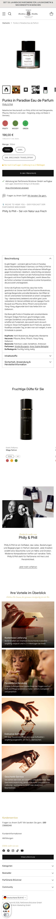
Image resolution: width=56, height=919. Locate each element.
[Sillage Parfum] (26, 419)
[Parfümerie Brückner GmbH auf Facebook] (3, 851)
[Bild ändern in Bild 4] (36, 90)
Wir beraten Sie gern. (37, 195)
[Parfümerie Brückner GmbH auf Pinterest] (8, 851)
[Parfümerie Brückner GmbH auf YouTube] (22, 851)
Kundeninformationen (12, 833)
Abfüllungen (7, 838)
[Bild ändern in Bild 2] (16, 90)
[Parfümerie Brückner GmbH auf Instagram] (13, 851)
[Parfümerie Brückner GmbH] (28, 13)
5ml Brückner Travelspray (19, 157)
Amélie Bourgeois (22, 346)
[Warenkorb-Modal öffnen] (51, 14)
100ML (10, 456)
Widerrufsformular (28, 857)
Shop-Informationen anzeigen (17, 188)
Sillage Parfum (11, 450)
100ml (8, 150)
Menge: (8, 144)
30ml (20, 150)
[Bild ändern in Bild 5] (45, 90)
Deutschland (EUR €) (15, 898)
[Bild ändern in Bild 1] (6, 90)
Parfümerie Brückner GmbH (31, 903)
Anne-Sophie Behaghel (39, 346)
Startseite (6, 23)
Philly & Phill (7, 104)
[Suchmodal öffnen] (9, 14)
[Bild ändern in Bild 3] (26, 90)
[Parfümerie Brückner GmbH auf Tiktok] (17, 851)
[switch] (6, 914)
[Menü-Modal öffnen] (4, 14)
